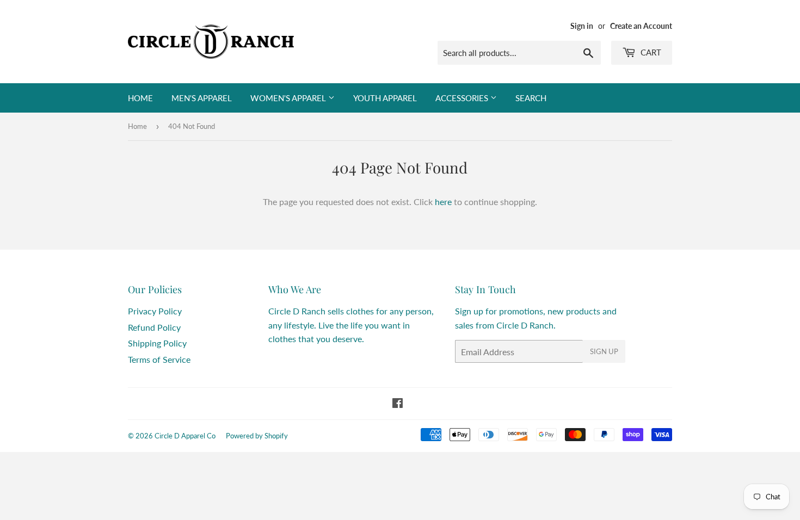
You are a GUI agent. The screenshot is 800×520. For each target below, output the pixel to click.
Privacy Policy (155, 311)
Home (140, 98)
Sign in (581, 26)
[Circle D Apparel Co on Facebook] (397, 404)
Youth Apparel (385, 98)
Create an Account (641, 26)
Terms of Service (159, 359)
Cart (649, 52)
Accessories (462, 98)
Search (530, 98)
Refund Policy (154, 327)
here (443, 201)
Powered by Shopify (257, 435)
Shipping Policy (157, 343)
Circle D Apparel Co (185, 435)
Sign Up (604, 351)
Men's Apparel (201, 98)
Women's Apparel (289, 98)
